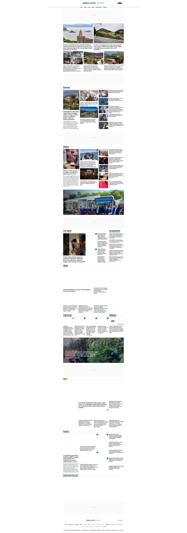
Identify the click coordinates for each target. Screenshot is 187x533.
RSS (118, 530)
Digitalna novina (114, 530)
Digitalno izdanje (99, 7)
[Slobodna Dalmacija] (76, 524)
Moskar (93, 7)
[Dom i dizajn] (107, 524)
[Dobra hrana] (101, 524)
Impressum (99, 530)
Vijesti (81, 7)
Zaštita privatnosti (85, 530)
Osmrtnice (105, 7)
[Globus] (85, 524)
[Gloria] (93, 524)
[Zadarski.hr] (98, 527)
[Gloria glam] (97, 524)
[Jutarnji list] (69, 524)
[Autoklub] (112, 524)
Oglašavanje (108, 530)
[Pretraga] (123, 3)
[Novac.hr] (119, 524)
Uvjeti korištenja (67, 530)
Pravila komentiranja (92, 530)
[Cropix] (83, 527)
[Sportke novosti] (81, 524)
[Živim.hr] (90, 524)
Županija (85, 7)
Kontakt (103, 530)
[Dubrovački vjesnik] (90, 527)
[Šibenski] (104, 527)
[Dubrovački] (93, 3)
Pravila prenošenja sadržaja (75, 530)
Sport (89, 7)
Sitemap (121, 530)
